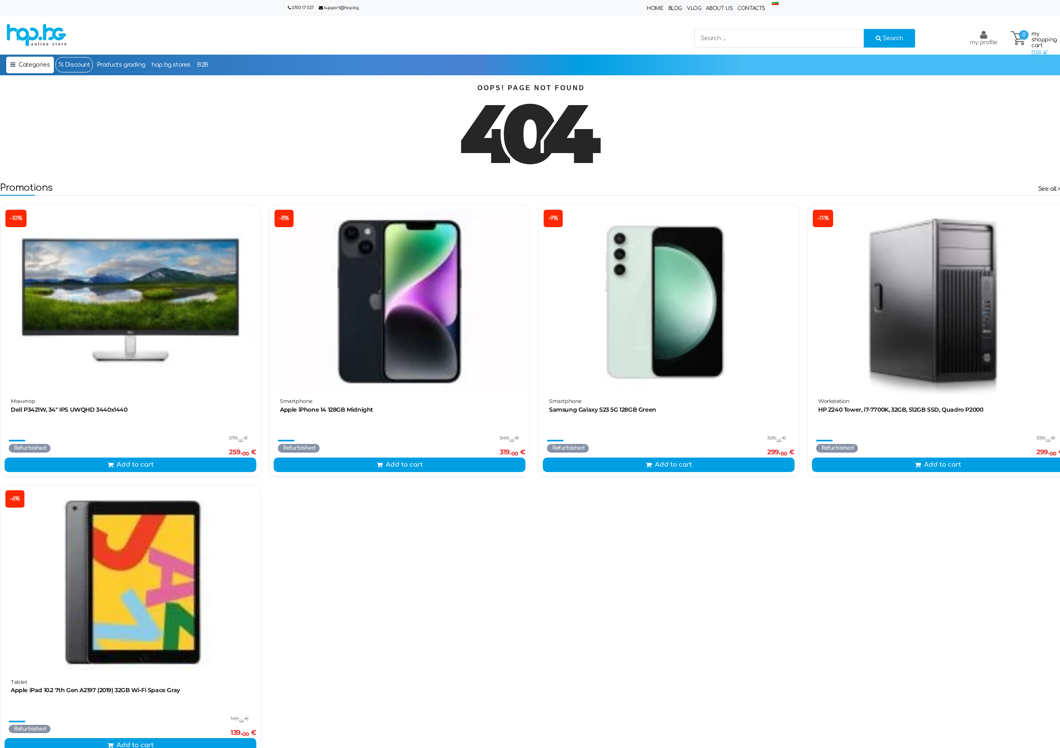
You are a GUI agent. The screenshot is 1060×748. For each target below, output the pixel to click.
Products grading (121, 65)
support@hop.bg (341, 7)
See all (1048, 189)
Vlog (694, 8)
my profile (983, 42)
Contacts (751, 8)
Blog (675, 8)
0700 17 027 (303, 7)
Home (655, 8)
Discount (76, 65)
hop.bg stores (171, 65)
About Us (719, 8)
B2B (202, 65)
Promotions (26, 187)
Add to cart (135, 464)
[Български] (775, 3)
